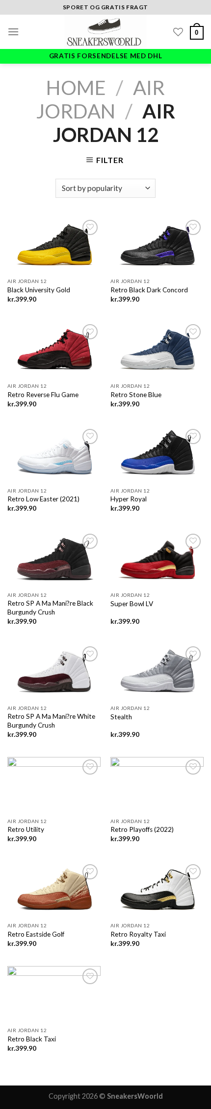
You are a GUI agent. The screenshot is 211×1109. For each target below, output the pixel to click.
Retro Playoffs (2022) (142, 829)
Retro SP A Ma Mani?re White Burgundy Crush (51, 720)
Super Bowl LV (131, 604)
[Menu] (13, 32)
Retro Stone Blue (135, 395)
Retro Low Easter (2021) (43, 499)
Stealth (121, 717)
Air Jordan (100, 99)
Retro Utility (25, 829)
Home (76, 87)
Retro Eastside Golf (35, 934)
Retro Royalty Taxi (138, 934)
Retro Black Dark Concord (149, 290)
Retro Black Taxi (31, 1039)
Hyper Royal (128, 499)
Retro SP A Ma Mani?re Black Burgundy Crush (50, 607)
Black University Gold (38, 290)
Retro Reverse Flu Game (43, 395)
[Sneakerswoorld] (105, 32)
